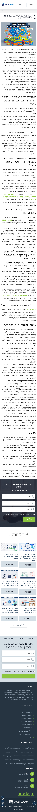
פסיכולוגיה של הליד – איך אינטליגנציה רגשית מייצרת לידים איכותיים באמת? (10, 583)
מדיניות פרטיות (18, 810)
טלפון (26, 773)
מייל (26, 785)
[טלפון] (32, 774)
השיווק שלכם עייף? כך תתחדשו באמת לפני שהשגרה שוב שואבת (29, 610)
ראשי (35, 11)
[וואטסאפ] (32, 780)
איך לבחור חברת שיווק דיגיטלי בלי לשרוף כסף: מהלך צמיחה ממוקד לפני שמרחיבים (28, 584)
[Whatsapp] (2, 801)
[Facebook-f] (32, 794)
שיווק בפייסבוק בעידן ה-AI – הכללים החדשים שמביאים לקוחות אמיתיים (10, 610)
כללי (32, 11)
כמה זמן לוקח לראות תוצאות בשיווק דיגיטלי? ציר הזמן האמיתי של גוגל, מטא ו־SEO (28, 557)
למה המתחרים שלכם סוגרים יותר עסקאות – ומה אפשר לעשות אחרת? (19, 197)
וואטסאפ (24, 779)
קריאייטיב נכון (7, 220)
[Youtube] (20, 794)
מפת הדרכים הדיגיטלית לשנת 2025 (15, 295)
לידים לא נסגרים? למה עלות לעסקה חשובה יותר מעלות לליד (10, 556)
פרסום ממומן (31, 309)
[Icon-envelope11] (2, 805)
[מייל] (32, 786)
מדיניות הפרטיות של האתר (13, 514)
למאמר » (27, 565)
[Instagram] (28, 794)
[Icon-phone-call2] (2, 797)
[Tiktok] (24, 794)
